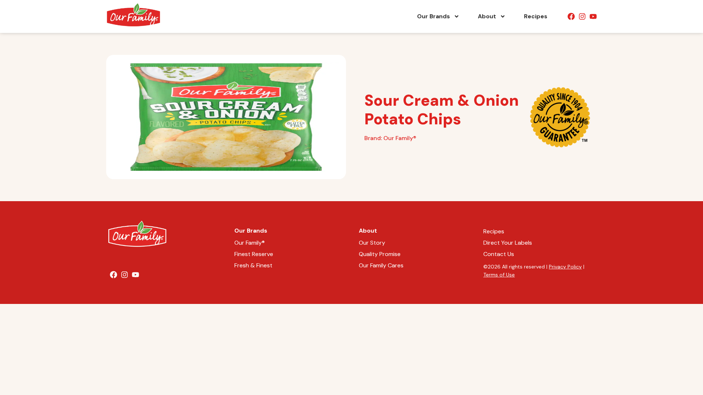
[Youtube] (593, 16)
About (487, 16)
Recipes (535, 16)
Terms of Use (499, 274)
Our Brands (433, 16)
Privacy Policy (565, 266)
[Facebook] (571, 16)
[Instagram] (582, 16)
